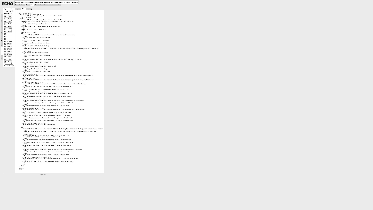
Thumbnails (2, 18)
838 (5, 43)
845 (5, 54)
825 (5, 21)
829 (5, 28)
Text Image (22, 5)
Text (16, 5)
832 (5, 33)
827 (5, 25)
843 (5, 51)
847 (5, 58)
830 (5, 30)
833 (5, 35)
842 (5, 49)
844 (5, 53)
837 (5, 41)
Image (28, 5)
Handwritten (2, 37)
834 (5, 36)
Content (2, 25)
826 (5, 23)
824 (5, 20)
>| (31, 9)
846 (5, 56)
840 (5, 46)
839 (5, 45)
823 (5, 18)
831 (5, 31)
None (2, 57)
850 (5, 63)
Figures (2, 31)
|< (19, 9)
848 (5, 59)
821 (5, 15)
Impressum (43, 174)
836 (5, 40)
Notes (2, 44)
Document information (54, 5)
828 (5, 26)
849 (5, 61)
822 (5, 16)
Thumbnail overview (40, 5)
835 (5, 38)
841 (5, 48)
